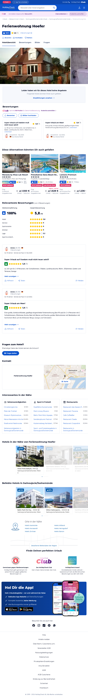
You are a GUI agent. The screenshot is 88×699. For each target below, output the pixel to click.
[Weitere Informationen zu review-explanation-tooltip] (31, 33)
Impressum (44, 688)
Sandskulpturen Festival (43, 419)
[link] (79, 8)
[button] (35, 66)
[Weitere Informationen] (17, 191)
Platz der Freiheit (10, 411)
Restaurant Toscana (70, 411)
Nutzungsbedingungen (44, 653)
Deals (5, 2)
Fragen (47, 42)
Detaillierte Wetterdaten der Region (44, 546)
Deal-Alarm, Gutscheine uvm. (44, 644)
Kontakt (65, 2)
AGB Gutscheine (44, 675)
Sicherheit (44, 683)
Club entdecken (60, 14)
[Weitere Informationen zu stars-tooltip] (37, 468)
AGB (44, 670)
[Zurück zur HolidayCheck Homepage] (9, 7)
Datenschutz (44, 657)
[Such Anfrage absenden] (54, 7)
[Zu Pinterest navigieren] (49, 625)
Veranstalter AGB (44, 648)
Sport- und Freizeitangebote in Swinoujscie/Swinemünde (45, 429)
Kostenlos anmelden (77, 14)
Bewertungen (25, 42)
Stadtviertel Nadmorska (13, 423)
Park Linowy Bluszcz (41, 411)
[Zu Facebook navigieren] (33, 625)
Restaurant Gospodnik (71, 423)
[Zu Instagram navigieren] (39, 625)
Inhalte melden (44, 639)
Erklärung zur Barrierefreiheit (44, 679)
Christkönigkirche (10, 407)
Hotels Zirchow (30, 531)
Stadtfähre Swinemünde (43, 407)
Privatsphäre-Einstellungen (44, 661)
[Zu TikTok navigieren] (44, 625)
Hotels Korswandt (31, 528)
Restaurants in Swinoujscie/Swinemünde (73, 429)
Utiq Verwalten (44, 666)
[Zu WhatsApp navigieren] (54, 625)
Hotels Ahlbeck (59, 525)
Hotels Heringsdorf (61, 528)
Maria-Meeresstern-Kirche (13, 419)
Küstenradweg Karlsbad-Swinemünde (43, 423)
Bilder (37, 42)
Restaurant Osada (70, 419)
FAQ (44, 635)
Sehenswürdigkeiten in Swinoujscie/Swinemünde (13, 429)
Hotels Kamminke (31, 525)
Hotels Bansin (59, 531)
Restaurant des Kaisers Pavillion (73, 407)
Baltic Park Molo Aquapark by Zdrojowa (43, 415)
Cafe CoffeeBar (68, 415)
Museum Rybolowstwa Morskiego (13, 415)
